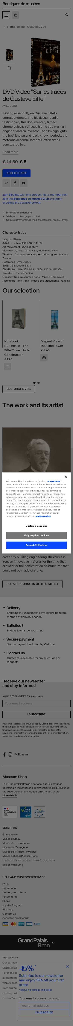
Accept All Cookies (36, 545)
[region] (36, 513)
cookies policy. (43, 516)
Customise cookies (36, 526)
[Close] (66, 477)
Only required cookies (36, 535)
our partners (54, 481)
